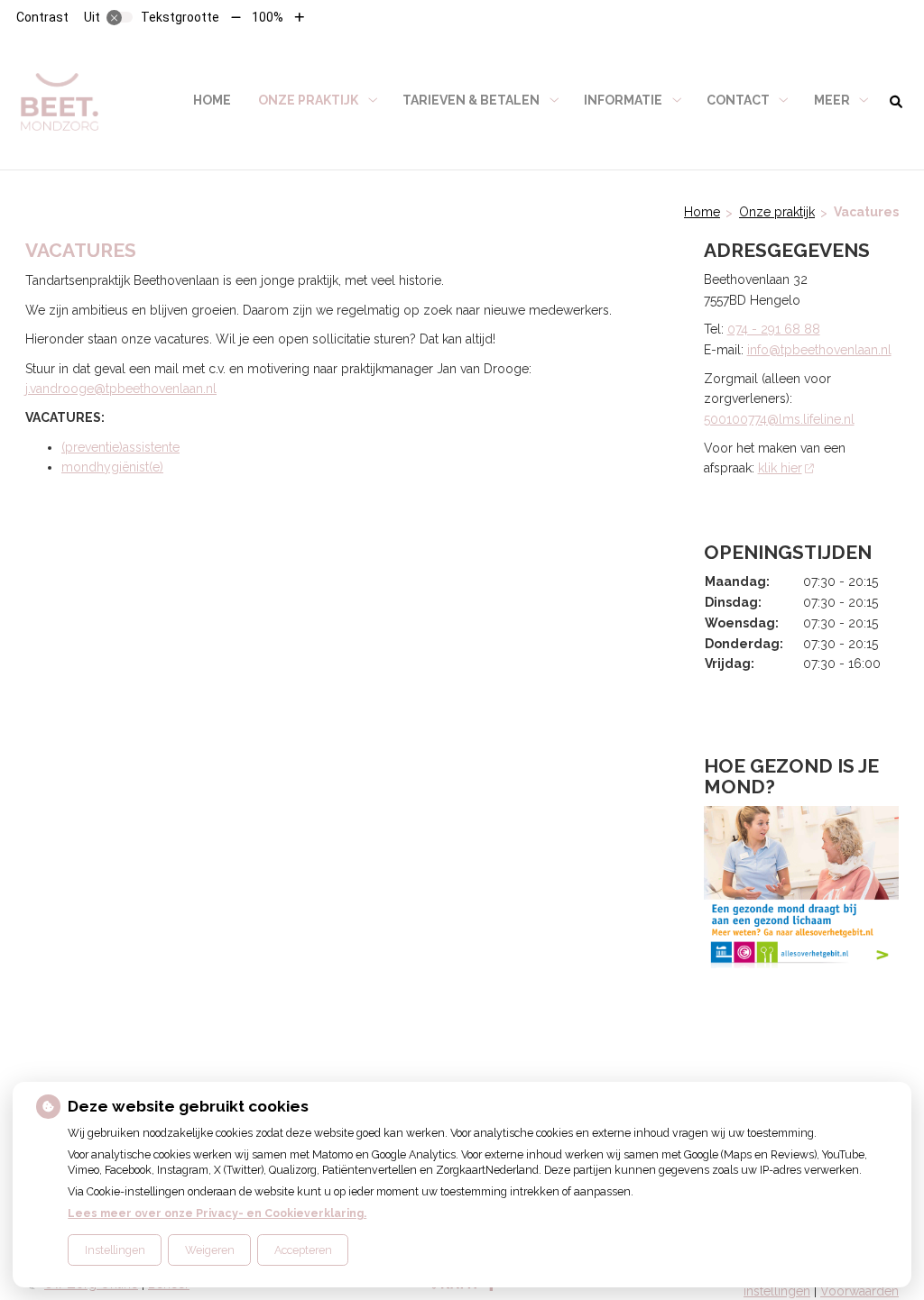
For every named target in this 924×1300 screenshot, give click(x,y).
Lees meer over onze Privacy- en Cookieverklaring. (217, 1213)
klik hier (780, 468)
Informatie (623, 100)
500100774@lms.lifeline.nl (779, 419)
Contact (738, 100)
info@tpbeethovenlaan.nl (819, 350)
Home (212, 100)
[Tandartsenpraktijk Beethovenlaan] (59, 100)
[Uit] (120, 17)
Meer (832, 100)
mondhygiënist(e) (112, 467)
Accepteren (303, 1250)
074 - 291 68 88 (773, 329)
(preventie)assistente (120, 447)
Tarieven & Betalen (471, 100)
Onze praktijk (308, 100)
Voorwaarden (859, 1291)
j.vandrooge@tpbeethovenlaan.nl (121, 388)
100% (267, 17)
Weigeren (210, 1250)
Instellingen (115, 1250)
